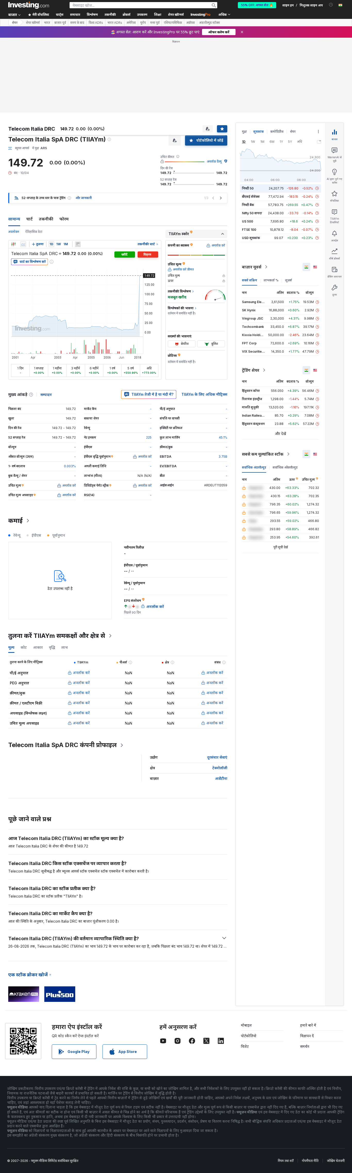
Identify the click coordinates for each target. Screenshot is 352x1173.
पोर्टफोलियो (248, 1036)
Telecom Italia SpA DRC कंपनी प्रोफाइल (62, 745)
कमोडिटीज (276, 131)
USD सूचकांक (251, 238)
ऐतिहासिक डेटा (33, 232)
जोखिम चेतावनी (336, 1161)
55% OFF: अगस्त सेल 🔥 (257, 5)
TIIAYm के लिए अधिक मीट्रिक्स (204, 394)
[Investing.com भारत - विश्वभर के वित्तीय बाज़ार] (28, 5)
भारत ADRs (114, 23)
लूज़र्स (288, 280)
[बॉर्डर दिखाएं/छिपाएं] (78, 244)
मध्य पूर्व (155, 23)
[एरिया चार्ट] (23, 244)
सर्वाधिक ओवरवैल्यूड (285, 467)
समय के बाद (77, 23)
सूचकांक (258, 131)
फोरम (64, 218)
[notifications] (331, 4)
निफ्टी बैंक (248, 205)
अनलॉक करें (81, 672)
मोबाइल (246, 1025)
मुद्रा (244, 131)
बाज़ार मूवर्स (251, 267)
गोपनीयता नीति (310, 1161)
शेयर (15, 22)
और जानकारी (84, 198)
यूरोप (143, 23)
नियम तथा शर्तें (286, 1161)
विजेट (245, 1046)
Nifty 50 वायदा (252, 213)
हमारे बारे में (308, 1025)
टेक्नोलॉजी (219, 768)
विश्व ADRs (96, 23)
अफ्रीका (190, 23)
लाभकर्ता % (271, 280)
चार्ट (29, 218)
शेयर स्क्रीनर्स (176, 14)
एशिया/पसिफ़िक (173, 23)
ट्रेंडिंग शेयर (250, 370)
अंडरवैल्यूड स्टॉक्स (209, 23)
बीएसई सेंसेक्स (251, 197)
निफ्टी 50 (248, 188)
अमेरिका (131, 23)
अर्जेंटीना (221, 778)
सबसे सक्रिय (249, 280)
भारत (47, 23)
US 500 (247, 221)
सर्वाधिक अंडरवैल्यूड (254, 467)
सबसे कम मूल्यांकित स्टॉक (262, 454)
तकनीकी (46, 218)
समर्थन (304, 1046)
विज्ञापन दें (307, 1036)
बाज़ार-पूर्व (60, 23)
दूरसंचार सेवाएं (217, 757)
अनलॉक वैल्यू (214, 161)
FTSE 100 (249, 230)
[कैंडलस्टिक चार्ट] (13, 244)
